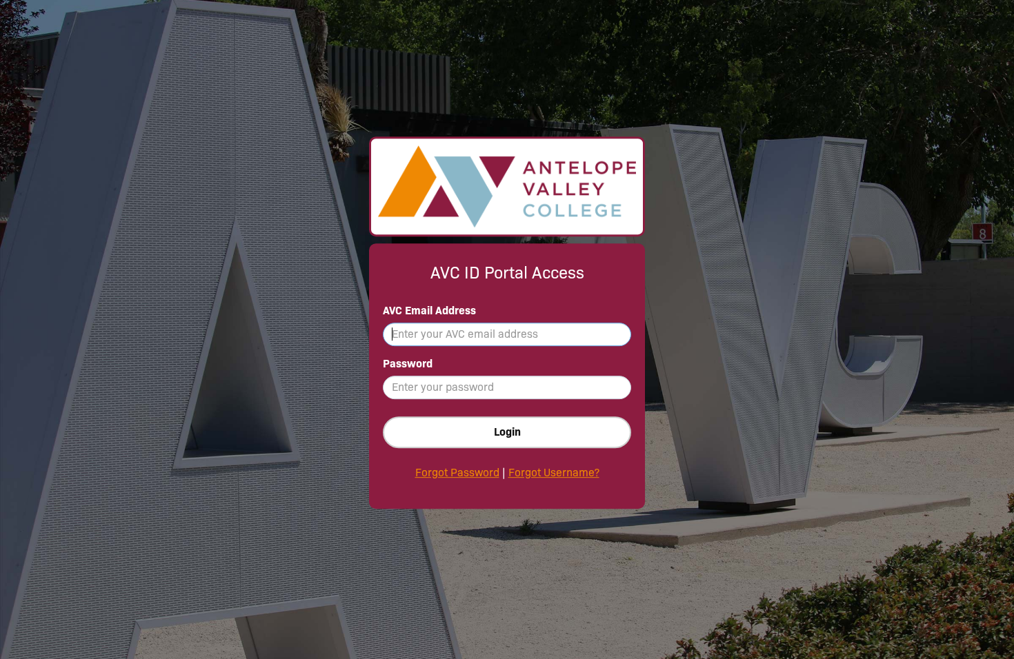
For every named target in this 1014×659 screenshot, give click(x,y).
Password (408, 363)
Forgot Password (457, 472)
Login (507, 431)
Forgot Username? (553, 472)
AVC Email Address (429, 310)
